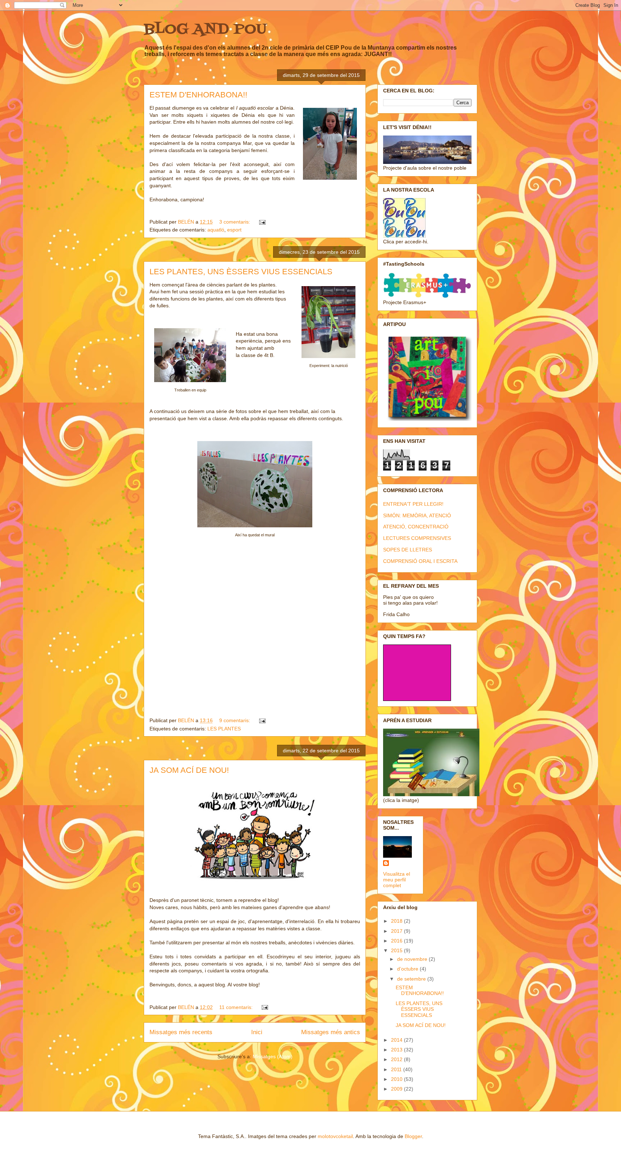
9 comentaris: (235, 720)
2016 (397, 941)
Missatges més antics (330, 1032)
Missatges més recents (181, 1032)
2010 (397, 1079)
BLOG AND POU (205, 30)
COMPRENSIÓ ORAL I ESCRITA (420, 561)
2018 (397, 921)
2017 (397, 931)
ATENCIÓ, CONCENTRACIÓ (415, 526)
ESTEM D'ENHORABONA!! (198, 94)
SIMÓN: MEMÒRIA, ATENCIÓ (417, 515)
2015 (397, 950)
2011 (397, 1069)
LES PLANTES (224, 729)
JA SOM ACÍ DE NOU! (189, 770)
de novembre (413, 959)
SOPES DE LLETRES (407, 549)
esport (234, 230)
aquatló (215, 230)
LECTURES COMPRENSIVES (417, 538)
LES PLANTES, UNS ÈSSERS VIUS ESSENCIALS (241, 271)
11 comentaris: (236, 1007)
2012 (397, 1059)
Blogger (413, 1136)
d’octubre (408, 969)
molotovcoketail (335, 1136)
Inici (256, 1032)
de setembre (412, 979)
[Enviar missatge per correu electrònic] (262, 222)
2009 (397, 1089)
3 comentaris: (235, 222)
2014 (397, 1040)
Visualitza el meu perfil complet (396, 879)
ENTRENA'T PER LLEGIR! (413, 504)
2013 (397, 1050)
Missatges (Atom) (273, 1056)
